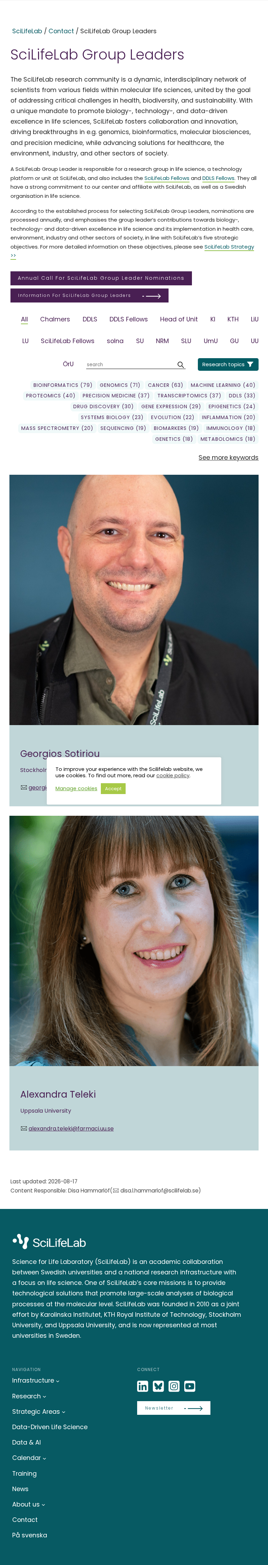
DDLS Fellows (218, 178)
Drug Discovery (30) (103, 406)
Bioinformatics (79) (63, 385)
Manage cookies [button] (76, 788)
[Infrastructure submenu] (58, 1381)
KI (212, 319)
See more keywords (229, 457)
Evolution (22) (173, 417)
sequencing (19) (123, 428)
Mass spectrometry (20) (57, 428)
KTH (233, 319)
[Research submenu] (44, 1396)
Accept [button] (113, 788)
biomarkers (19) (176, 428)
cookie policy (172, 775)
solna (115, 340)
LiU (255, 319)
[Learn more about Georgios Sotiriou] (134, 640)
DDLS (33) (242, 395)
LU (25, 340)
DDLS (90, 319)
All (24, 319)
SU (140, 340)
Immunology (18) (231, 428)
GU (234, 340)
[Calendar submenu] (44, 1458)
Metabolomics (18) (228, 439)
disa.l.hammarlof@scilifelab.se (159, 1190)
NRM (162, 340)
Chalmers (55, 319)
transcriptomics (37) (189, 395)
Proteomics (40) (51, 395)
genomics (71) (120, 385)
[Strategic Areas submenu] (64, 1412)
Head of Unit (179, 319)
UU (255, 340)
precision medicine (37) (116, 395)
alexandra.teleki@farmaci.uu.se (71, 1129)
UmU (211, 340)
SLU (186, 340)
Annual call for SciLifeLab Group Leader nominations (101, 277)
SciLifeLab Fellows (166, 178)
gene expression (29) (171, 406)
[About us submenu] (43, 1505)
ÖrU (68, 364)
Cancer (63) (166, 385)
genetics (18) (174, 439)
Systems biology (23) (112, 417)
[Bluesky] (159, 1387)
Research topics (223, 364)
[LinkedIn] (143, 1387)
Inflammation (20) (229, 417)
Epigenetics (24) (232, 406)
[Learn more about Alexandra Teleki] (134, 983)
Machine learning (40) (223, 385)
